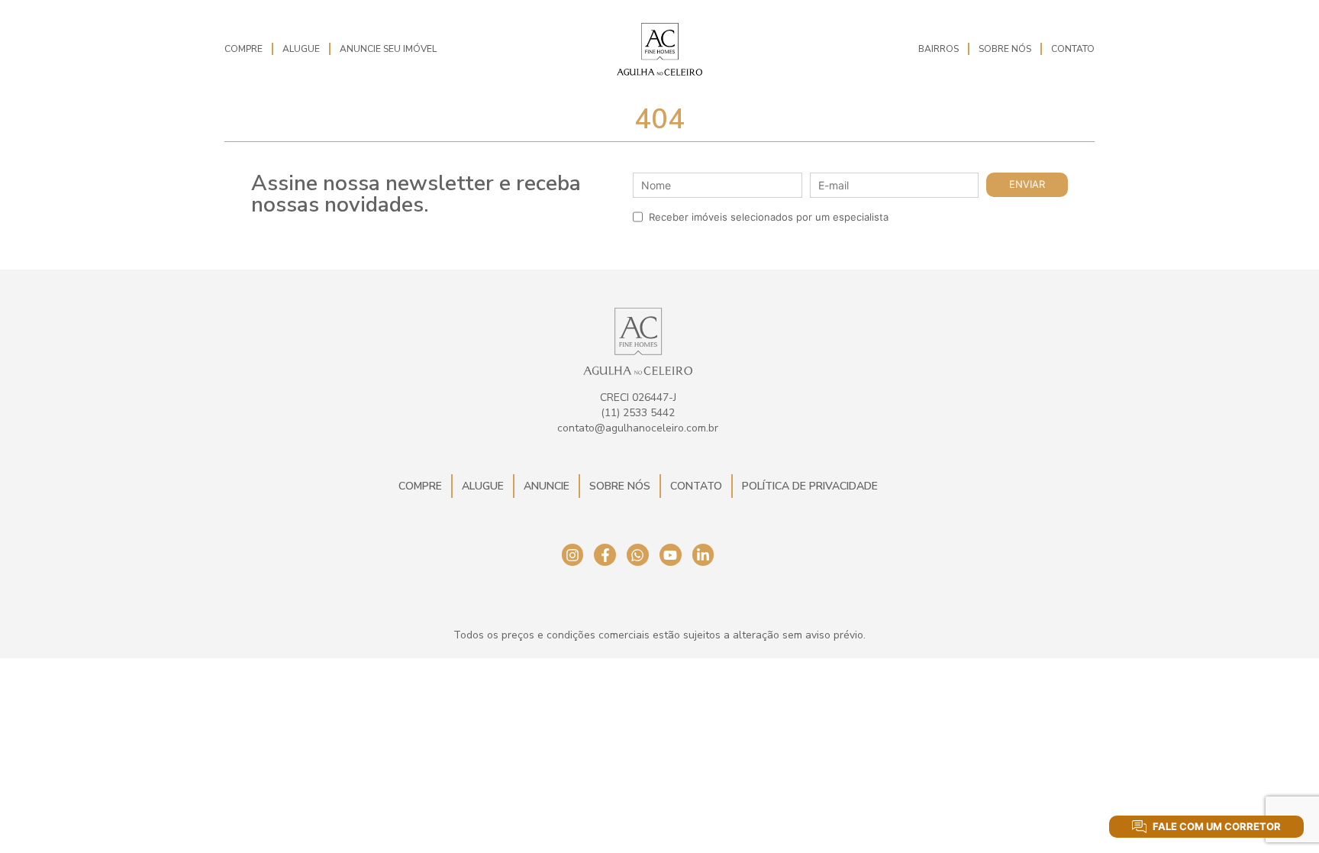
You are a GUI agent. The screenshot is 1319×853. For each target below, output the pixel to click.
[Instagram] (573, 555)
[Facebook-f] (605, 555)
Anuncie (546, 486)
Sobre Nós (1005, 49)
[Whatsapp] (638, 555)
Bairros (938, 49)
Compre (243, 49)
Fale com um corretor (1217, 826)
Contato (1073, 49)
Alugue (301, 49)
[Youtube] (671, 555)
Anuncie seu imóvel (388, 49)
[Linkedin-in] (703, 555)
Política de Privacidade (810, 486)
